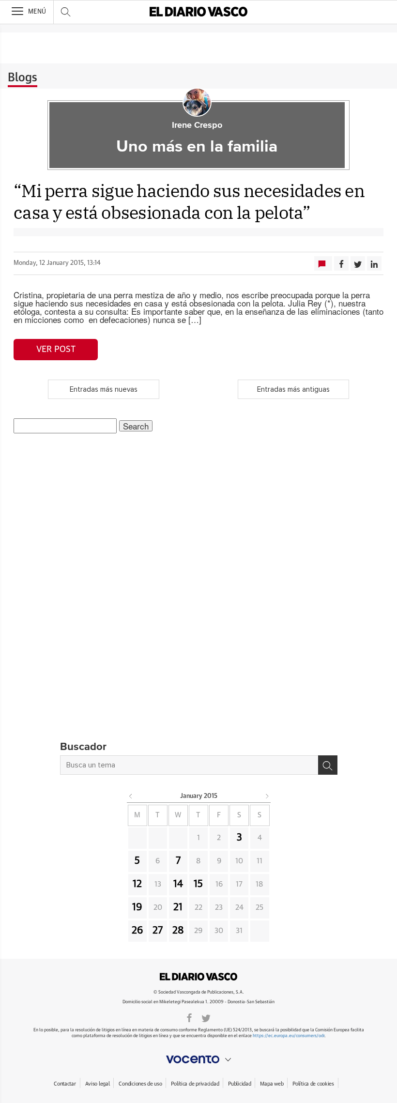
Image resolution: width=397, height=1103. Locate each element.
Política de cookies (313, 1084)
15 (198, 884)
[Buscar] (327, 765)
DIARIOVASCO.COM (198, 976)
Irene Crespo (197, 125)
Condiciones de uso (140, 1084)
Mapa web (271, 1084)
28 (178, 930)
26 (137, 930)
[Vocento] (198, 1059)
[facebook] (189, 1017)
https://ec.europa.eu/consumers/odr (288, 1036)
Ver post (56, 349)
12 (137, 884)
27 (158, 930)
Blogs (22, 78)
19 (137, 907)
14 (178, 884)
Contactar (65, 1084)
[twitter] (206, 1017)
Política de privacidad (195, 1084)
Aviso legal (97, 1084)
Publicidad (239, 1084)
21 (178, 907)
